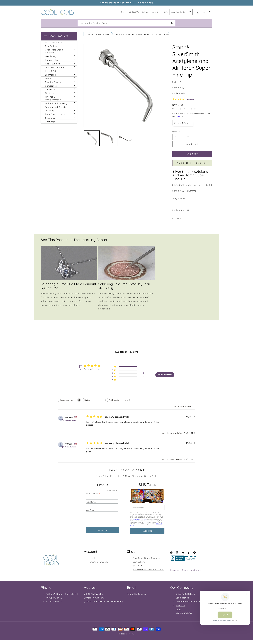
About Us (180, 605)
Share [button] (178, 218)
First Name (91, 502)
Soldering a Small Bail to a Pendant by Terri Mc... (68, 286)
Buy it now (192, 153)
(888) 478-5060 (54, 597)
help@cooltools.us (136, 594)
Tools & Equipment (102, 34)
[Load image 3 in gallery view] (125, 138)
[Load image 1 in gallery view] (92, 138)
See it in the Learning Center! (192, 163)
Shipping (175, 109)
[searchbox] (67, 400)
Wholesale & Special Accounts (148, 569)
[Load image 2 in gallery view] (108, 138)
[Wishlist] (204, 12)
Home (87, 34)
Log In (92, 558)
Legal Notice (182, 597)
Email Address (93, 493)
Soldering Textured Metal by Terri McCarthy (124, 286)
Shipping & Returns (185, 594)
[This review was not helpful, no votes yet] (192, 433)
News (178, 609)
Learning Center (184, 613)
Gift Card (137, 565)
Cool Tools (130, 634)
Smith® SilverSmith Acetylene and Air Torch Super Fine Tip (142, 34)
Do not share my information (191, 601)
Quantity (175, 131)
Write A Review (165, 374)
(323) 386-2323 (54, 601)
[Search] (172, 23)
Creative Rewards (98, 562)
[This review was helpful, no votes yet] (187, 433)
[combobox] (126, 23)
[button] (190, 10)
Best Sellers (139, 562)
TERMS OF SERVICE (140, 519)
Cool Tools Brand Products (146, 558)
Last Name (91, 510)
